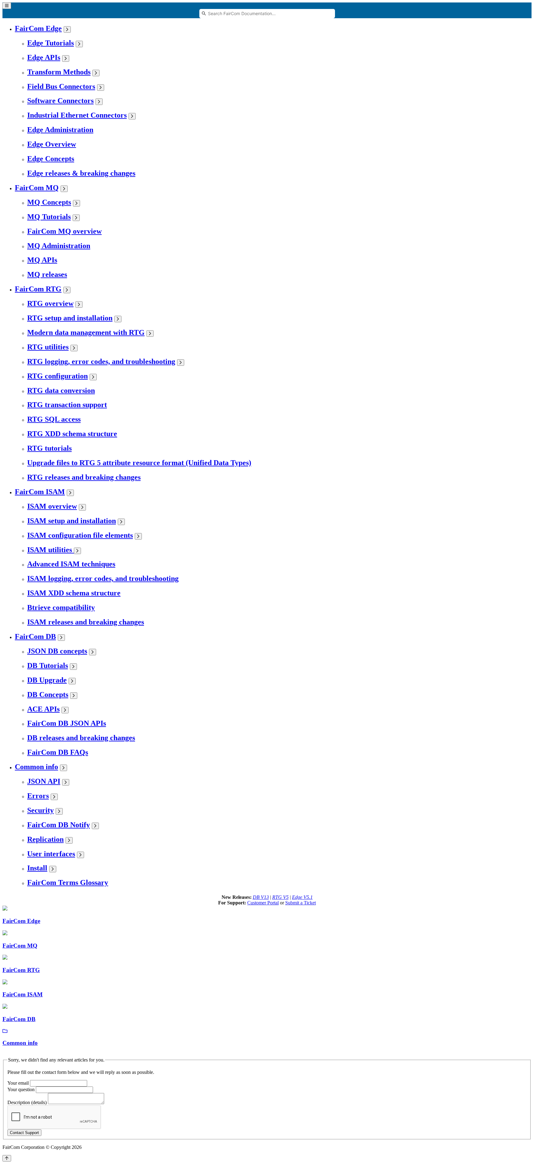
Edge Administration (60, 130)
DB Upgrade (47, 680)
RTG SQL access (54, 419)
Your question (21, 1089)
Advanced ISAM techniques (71, 564)
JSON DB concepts (57, 651)
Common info (36, 767)
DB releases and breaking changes (81, 738)
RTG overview (50, 303)
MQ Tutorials (49, 217)
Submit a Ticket (300, 902)
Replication (45, 839)
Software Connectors (60, 101)
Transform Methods (59, 72)
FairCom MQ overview (64, 231)
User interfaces (51, 854)
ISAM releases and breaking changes (85, 622)
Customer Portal (263, 902)
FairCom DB (35, 636)
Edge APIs (43, 57)
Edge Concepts (50, 159)
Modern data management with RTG (86, 332)
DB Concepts (47, 694)
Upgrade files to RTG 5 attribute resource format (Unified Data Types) (139, 463)
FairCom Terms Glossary (67, 882)
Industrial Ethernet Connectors (77, 115)
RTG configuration (57, 376)
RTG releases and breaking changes (84, 477)
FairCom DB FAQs (57, 752)
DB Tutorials (47, 665)
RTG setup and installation (69, 318)
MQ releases (47, 274)
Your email (18, 1083)
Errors (38, 796)
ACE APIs (43, 709)
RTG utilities (48, 347)
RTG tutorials (49, 448)
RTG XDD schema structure (72, 434)
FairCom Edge (38, 28)
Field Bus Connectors (61, 86)
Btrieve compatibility (61, 607)
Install (37, 868)
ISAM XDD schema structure (74, 593)
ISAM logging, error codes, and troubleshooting (103, 578)
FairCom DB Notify (58, 825)
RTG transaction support (67, 405)
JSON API (43, 781)
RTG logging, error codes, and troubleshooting (101, 361)
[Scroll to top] (6, 1158)
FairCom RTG (38, 289)
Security (40, 810)
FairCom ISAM (40, 492)
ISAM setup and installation (71, 521)
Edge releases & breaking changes (81, 173)
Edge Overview (51, 144)
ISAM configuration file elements (80, 535)
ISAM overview (52, 506)
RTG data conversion (61, 390)
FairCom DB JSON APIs (66, 723)
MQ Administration (58, 246)
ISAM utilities (50, 550)
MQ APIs (42, 260)
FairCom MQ (37, 188)
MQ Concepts (49, 202)
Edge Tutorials (50, 43)
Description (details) (27, 1102)
